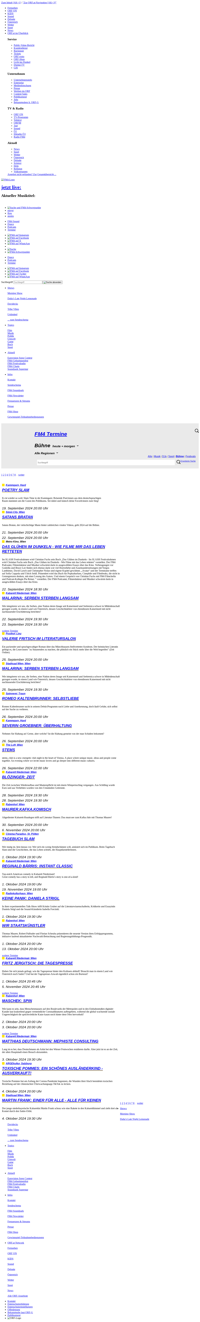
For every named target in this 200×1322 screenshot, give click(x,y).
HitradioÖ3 (20, 134)
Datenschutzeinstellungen (20, 1306)
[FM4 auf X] (14, 240)
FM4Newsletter (16, 395)
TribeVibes (13, 309)
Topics (11, 325)
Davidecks (13, 303)
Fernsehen (13, 8)
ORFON (12, 10)
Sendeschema (14, 385)
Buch (10, 344)
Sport (10, 27)
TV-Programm (21, 117)
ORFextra (19, 56)
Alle (150, 456)
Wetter (11, 24)
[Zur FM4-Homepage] (8, 179)
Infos (10, 374)
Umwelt (11, 338)
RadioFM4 (19, 137)
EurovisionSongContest (20, 357)
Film (10, 330)
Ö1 (15, 131)
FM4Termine (51, 434)
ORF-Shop (19, 59)
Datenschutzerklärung (18, 1304)
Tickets (17, 53)
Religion (18, 168)
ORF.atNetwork (16, 1242)
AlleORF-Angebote (18, 1296)
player (11, 210)
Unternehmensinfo (23, 80)
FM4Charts (13, 366)
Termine (12, 229)
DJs (164, 456)
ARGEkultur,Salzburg (19, 1063)
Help (16, 166)
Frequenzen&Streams (19, 401)
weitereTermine (10, 630)
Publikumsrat (20, 96)
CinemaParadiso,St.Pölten (22, 834)
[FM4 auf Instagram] (18, 235)
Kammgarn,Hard (16, 485)
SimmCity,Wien (15, 512)
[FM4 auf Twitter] (17, 273)
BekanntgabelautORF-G (20, 1312)
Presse (17, 88)
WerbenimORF (22, 91)
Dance (11, 224)
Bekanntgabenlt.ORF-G (26, 102)
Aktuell (11, 352)
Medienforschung (22, 85)
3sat (16, 125)
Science (17, 163)
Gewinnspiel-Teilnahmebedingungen (26, 417)
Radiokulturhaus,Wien (19, 893)
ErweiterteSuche (188, 461)
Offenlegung (14, 1309)
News (10, 30)
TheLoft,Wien (14, 745)
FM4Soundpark (16, 390)
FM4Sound (13, 221)
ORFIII (17, 122)
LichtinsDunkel (22, 62)
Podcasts (12, 227)
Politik (11, 336)
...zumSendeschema (18, 319)
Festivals (191, 456)
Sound (11, 16)
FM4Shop (13, 411)
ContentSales (20, 94)
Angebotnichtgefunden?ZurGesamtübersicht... (32, 174)
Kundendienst (21, 48)
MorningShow (15, 293)
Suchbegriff (7, 282)
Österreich (13, 22)
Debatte (11, 19)
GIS (16, 67)
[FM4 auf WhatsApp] (19, 243)
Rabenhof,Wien (15, 804)
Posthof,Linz (13, 633)
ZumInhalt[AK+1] (11, 2)
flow (10, 213)
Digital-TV (19, 65)
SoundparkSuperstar (18, 369)
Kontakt (11, 379)
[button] (24, 207)
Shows (11, 288)
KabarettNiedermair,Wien (21, 593)
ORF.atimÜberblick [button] (18, 33)
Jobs (16, 99)
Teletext (18, 120)
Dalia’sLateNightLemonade (22, 298)
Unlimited (12, 314)
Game (10, 341)
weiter (21, 474)
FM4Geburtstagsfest (18, 360)
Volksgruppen (21, 171)
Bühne (180, 456)
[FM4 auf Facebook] (18, 238)
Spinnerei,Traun (15, 693)
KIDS (10, 13)
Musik (11, 333)
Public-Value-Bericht (24, 45)
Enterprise (19, 82)
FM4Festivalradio (17, 363)
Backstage (19, 51)
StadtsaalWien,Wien (18, 663)
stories (11, 216)
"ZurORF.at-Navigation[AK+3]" (40, 2)
